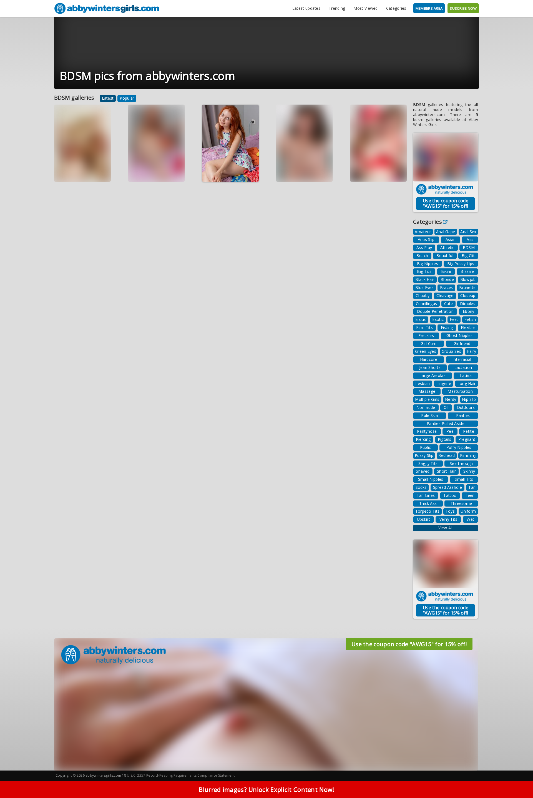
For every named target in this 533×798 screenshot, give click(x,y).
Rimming (468, 455)
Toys (450, 511)
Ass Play (424, 247)
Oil (446, 407)
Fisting (447, 327)
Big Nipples (427, 263)
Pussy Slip (424, 455)
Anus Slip (426, 239)
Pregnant (466, 439)
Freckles (426, 335)
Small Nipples (430, 479)
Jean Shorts (430, 367)
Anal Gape (445, 231)
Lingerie (443, 383)
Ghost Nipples (459, 335)
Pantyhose (427, 431)
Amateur (423, 231)
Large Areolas (432, 375)
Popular (127, 98)
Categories (396, 8)
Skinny (469, 471)
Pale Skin (429, 415)
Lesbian (422, 383)
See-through (461, 463)
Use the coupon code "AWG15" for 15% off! (445, 203)
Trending (337, 8)
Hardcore (428, 359)
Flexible (468, 327)
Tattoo (449, 495)
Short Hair (446, 471)
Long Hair (466, 383)
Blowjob (468, 279)
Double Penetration (435, 311)
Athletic (447, 247)
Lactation (463, 367)
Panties (463, 415)
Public (425, 447)
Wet (470, 519)
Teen (469, 495)
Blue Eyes (424, 287)
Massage (426, 391)
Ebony (468, 311)
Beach (422, 255)
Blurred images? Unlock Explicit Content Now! (266, 789)
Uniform (468, 511)
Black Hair (424, 279)
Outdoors (466, 407)
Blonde (447, 279)
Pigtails (444, 439)
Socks (421, 487)
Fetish (470, 319)
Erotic (420, 319)
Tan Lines (426, 495)
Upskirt (423, 519)
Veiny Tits (448, 519)
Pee (450, 431)
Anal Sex (468, 231)
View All (445, 527)
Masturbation (460, 391)
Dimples (467, 303)
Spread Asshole (447, 487)
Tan (472, 487)
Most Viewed (365, 8)
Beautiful (444, 255)
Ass (470, 239)
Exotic (438, 319)
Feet (454, 319)
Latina (466, 375)
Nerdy (450, 399)
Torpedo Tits (427, 511)
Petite (468, 431)
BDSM (469, 247)
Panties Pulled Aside (445, 423)
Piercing (423, 439)
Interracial (461, 359)
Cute (448, 303)
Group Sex (451, 351)
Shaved (422, 471)
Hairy (471, 351)
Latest (108, 98)
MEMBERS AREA (429, 8)
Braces (446, 287)
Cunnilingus (426, 303)
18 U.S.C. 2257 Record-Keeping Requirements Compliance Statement (178, 775)
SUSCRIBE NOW (463, 8)
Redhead (446, 455)
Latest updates (306, 8)
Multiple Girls (427, 399)
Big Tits (424, 271)
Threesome (461, 503)
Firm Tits (424, 327)
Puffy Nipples (458, 447)
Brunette (467, 287)
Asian (451, 239)
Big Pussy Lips (460, 263)
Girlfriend (462, 343)
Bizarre (467, 271)
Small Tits (464, 479)
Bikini (446, 271)
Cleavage (444, 295)
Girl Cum (428, 343)
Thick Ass (428, 503)
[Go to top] (518, 780)
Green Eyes (425, 351)
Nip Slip (469, 399)
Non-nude (425, 407)
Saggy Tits (428, 463)
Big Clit (468, 255)
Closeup (467, 295)
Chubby (422, 295)
